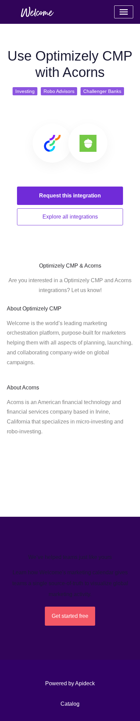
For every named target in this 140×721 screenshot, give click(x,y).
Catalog (70, 704)
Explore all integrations (70, 217)
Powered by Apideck (70, 683)
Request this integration (70, 195)
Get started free (70, 616)
